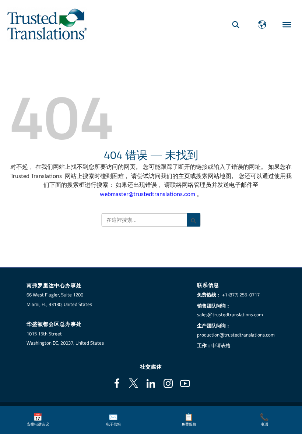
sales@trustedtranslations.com (230, 314)
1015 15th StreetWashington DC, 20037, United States (65, 338)
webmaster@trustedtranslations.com (147, 194)
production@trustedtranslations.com (236, 334)
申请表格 (221, 345)
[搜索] (235, 24)
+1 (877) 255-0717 (241, 294)
